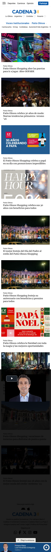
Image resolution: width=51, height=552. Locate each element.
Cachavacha (7, 27)
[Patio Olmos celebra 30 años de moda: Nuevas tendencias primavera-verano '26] (25, 92)
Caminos (21, 3)
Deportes (11, 3)
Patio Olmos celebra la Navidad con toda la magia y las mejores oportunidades (24, 344)
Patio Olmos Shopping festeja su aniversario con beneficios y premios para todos (23, 298)
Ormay (15, 27)
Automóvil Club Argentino (38, 27)
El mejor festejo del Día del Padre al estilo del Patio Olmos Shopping (22, 252)
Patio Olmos (39, 23)
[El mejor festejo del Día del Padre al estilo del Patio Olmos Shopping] (25, 230)
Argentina (18, 16)
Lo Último (9, 16)
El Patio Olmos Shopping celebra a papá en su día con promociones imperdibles (24, 162)
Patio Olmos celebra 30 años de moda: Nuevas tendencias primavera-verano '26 (23, 116)
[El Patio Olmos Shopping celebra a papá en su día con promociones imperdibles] (25, 139)
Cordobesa (23, 27)
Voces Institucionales (18, 23)
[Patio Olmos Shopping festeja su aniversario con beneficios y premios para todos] (25, 274)
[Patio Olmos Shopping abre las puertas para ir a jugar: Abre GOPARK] (25, 47)
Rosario (40, 16)
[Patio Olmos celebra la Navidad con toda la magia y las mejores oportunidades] (25, 322)
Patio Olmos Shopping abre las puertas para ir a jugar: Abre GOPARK (24, 70)
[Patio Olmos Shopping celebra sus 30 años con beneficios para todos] (25, 184)
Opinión (30, 3)
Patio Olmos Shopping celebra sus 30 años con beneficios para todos (23, 206)
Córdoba (29, 16)
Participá (43, 3)
